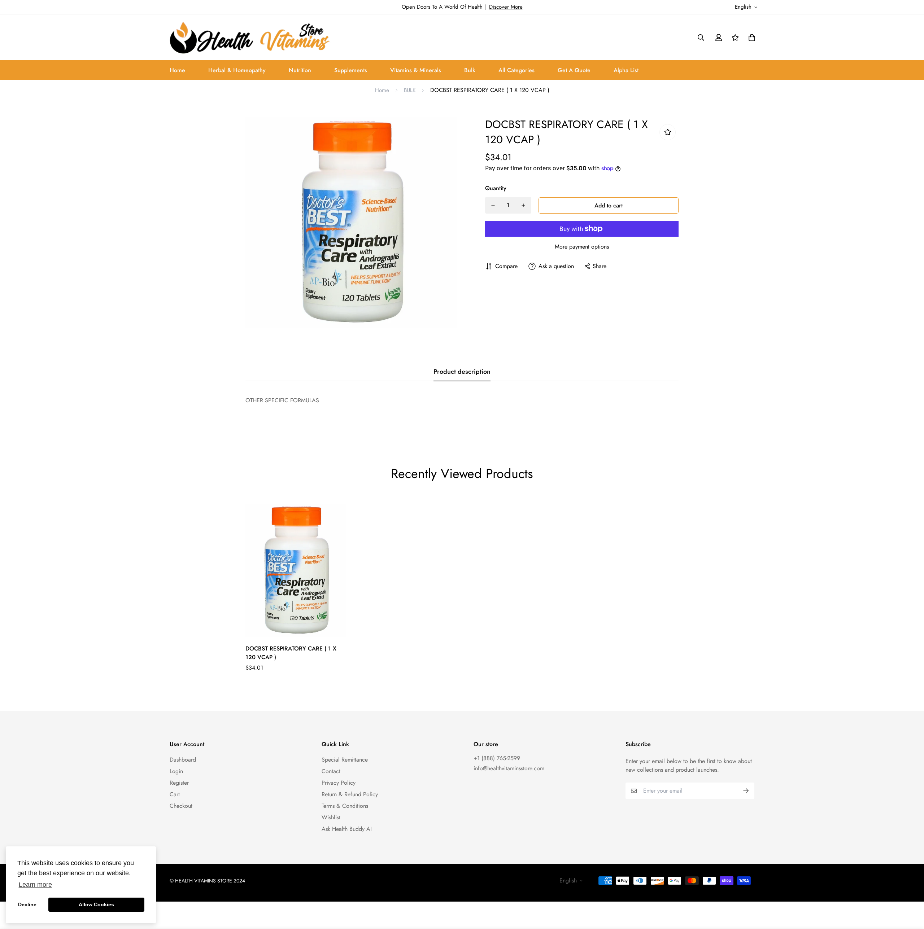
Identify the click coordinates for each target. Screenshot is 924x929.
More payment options (582, 246)
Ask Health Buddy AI (347, 829)
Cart (175, 794)
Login (176, 771)
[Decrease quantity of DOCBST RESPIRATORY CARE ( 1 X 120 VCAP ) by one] (493, 205)
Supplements (350, 70)
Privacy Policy (339, 783)
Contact (331, 771)
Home (177, 70)
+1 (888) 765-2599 (497, 758)
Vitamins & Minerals (415, 70)
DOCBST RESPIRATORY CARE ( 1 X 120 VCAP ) (290, 652)
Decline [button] (27, 904)
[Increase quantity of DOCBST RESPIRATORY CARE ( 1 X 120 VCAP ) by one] (523, 205)
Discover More (506, 7)
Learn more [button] (35, 884)
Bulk (469, 70)
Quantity (495, 188)
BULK (409, 90)
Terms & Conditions (345, 806)
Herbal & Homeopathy (237, 70)
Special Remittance (345, 759)
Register (179, 783)
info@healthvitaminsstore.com (509, 768)
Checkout (181, 806)
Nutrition (300, 70)
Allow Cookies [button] (96, 904)
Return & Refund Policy (350, 794)
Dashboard (183, 759)
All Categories (516, 70)
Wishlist (331, 817)
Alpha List (626, 70)
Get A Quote (574, 70)
